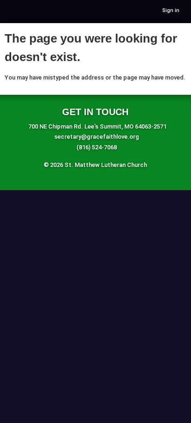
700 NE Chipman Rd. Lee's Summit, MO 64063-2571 (97, 126)
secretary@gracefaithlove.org (96, 136)
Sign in (170, 10)
